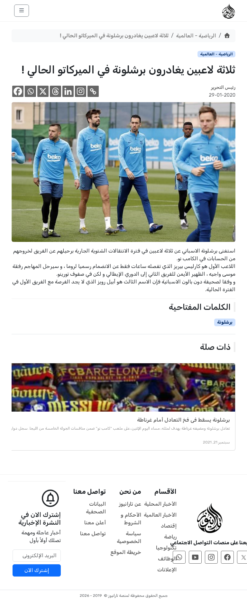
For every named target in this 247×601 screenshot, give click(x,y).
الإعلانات (167, 570)
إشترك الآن (36, 570)
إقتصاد (169, 526)
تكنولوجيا (166, 548)
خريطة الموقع (125, 552)
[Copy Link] (93, 91)
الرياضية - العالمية (196, 36)
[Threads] (55, 91)
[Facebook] (17, 91)
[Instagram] (80, 91)
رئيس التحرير (223, 87)
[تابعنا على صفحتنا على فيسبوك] (227, 557)
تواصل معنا (93, 533)
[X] (43, 91)
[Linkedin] (68, 91)
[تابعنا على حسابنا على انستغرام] (211, 557)
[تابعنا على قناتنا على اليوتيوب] (195, 557)
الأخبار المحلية (160, 504)
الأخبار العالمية (160, 515)
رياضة (170, 537)
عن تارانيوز (130, 504)
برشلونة (225, 322)
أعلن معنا (95, 523)
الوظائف (167, 559)
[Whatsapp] (30, 91)
